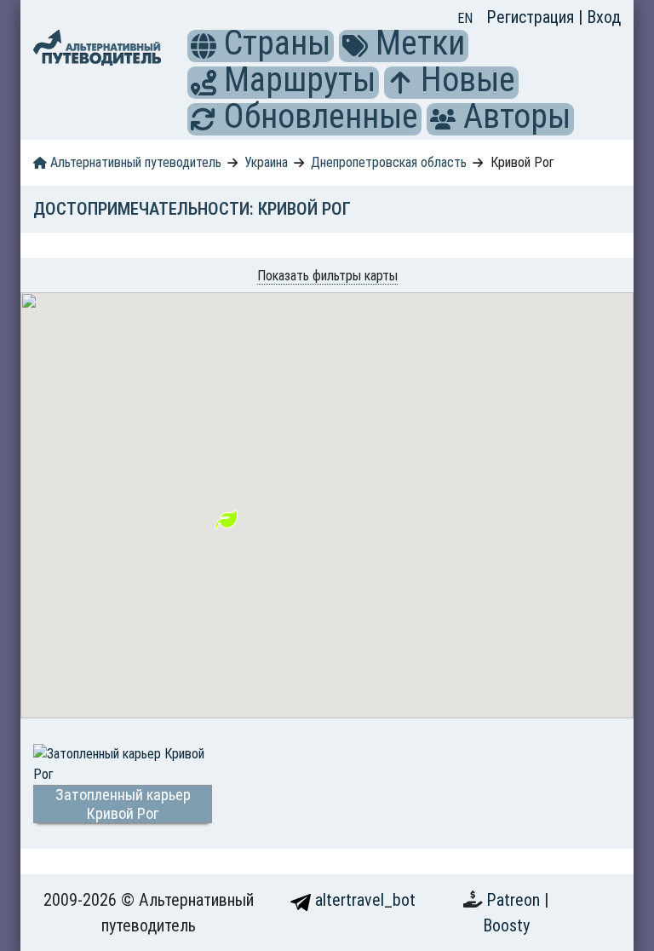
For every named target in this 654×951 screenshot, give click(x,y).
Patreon (515, 900)
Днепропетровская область (389, 162)
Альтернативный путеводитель (134, 162)
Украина (266, 162)
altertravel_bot (363, 900)
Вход (604, 17)
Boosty (506, 925)
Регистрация (532, 17)
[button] (203, 46)
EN (465, 18)
